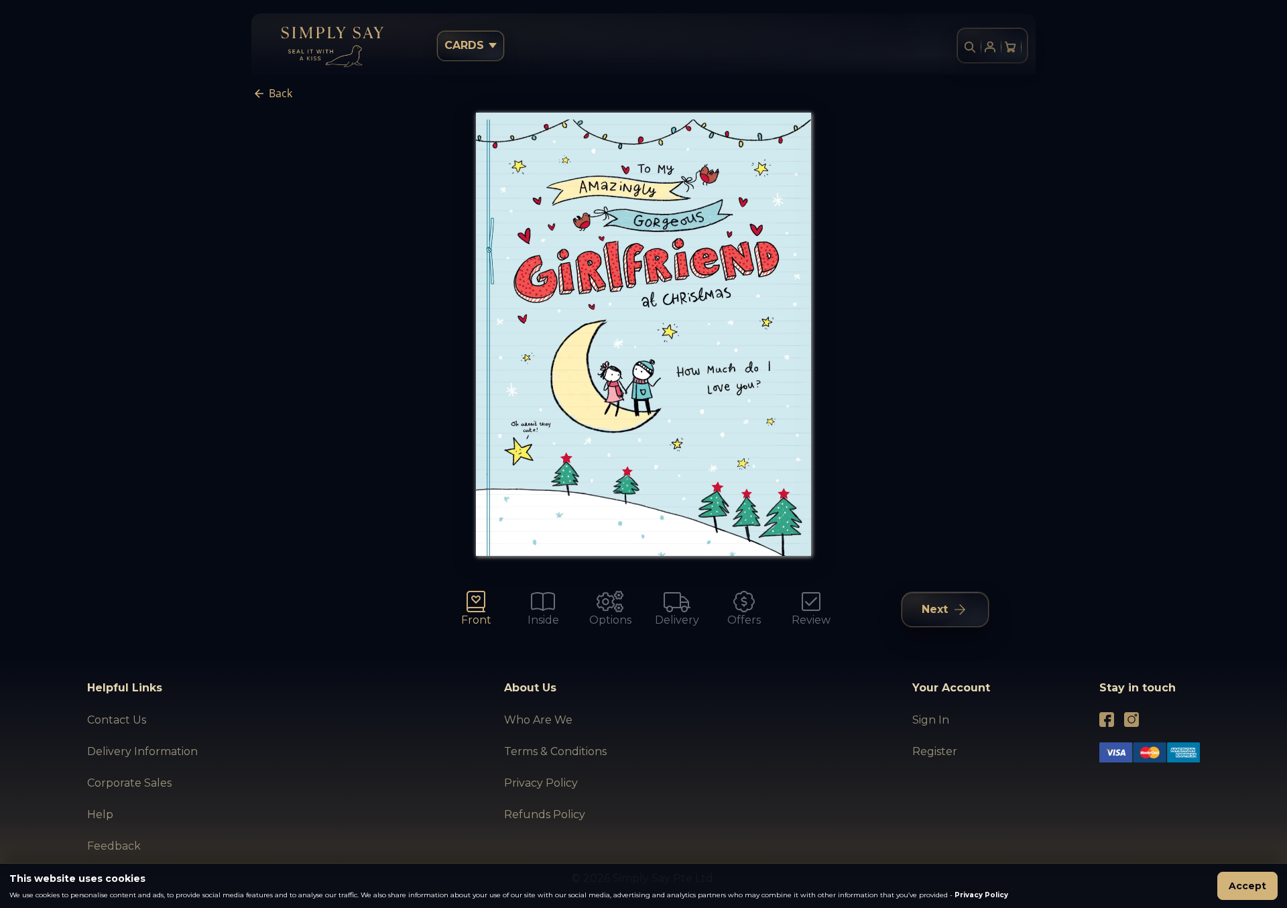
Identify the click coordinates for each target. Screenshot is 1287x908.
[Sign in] (990, 47)
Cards (464, 45)
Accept (1247, 886)
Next (935, 609)
